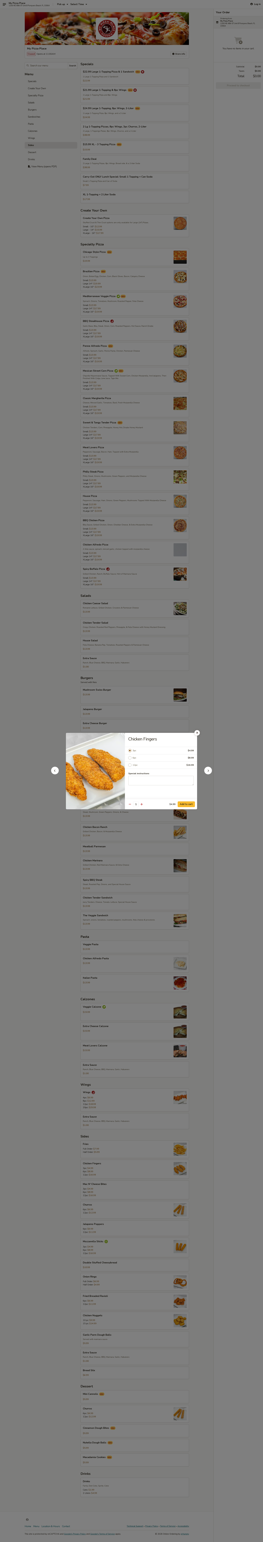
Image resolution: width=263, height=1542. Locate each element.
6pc (134, 757)
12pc (135, 765)
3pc (134, 750)
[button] (55, 773)
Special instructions (138, 773)
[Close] (197, 733)
